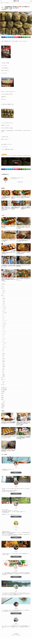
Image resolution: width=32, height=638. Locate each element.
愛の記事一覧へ (16, 472)
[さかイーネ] (16, 1)
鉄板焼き (4, 374)
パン (3, 336)
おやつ (5, 155)
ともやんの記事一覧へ (16, 556)
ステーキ (4, 322)
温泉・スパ (4, 402)
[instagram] (16, 529)
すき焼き (4, 301)
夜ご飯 (24, 155)
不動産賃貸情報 (4, 389)
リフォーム (3, 384)
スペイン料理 (4, 323)
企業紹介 (3, 391)
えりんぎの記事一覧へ (16, 493)
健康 (3, 382)
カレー (3, 314)
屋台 (26, 155)
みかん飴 (15, 155)
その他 (3, 286)
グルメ (5, 9)
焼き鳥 (3, 369)
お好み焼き (4, 298)
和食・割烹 (4, 353)
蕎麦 (3, 371)
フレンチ (4, 344)
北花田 (20, 155)
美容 (2, 399)
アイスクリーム (4, 306)
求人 (2, 395)
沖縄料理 (4, 361)
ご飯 (7, 155)
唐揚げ (3, 355)
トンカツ (4, 328)
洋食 (3, 363)
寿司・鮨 (4, 358)
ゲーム (3, 377)
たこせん (10, 155)
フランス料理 (4, 342)
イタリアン (4, 309)
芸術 (3, 293)
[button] (31, 1)
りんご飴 (18, 155)
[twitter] (14, 633)
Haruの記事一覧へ (16, 537)
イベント (3, 288)
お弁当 (3, 300)
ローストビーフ (4, 347)
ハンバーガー (4, 331)
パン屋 (3, 339)
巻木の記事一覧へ (16, 576)
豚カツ (3, 372)
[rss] (16, 633)
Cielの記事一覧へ (16, 516)
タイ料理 (4, 325)
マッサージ (4, 400)
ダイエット (4, 381)
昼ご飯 (29, 155)
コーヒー (4, 317)
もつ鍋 (3, 304)
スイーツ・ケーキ (5, 320)
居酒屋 (3, 360)
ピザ (3, 341)
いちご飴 (3, 155)
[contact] (17, 633)
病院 (2, 397)
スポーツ (3, 379)
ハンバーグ (4, 333)
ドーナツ (4, 330)
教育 (2, 393)
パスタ (3, 334)
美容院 (3, 404)
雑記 (2, 407)
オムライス (4, 311)
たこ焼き (3, 9)
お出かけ (4, 290)
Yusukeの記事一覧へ (16, 613)
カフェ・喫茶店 (4, 312)
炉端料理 (4, 366)
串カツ (3, 350)
